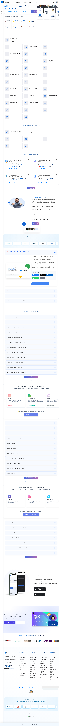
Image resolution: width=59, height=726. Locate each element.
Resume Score (32, 663)
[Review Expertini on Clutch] (42, 243)
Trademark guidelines (37, 713)
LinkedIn (50, 274)
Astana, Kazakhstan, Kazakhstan (45, 163)
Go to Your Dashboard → (31, 414)
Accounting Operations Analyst (44, 160)
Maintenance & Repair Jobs (14, 116)
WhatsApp (36, 278)
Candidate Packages (33, 659)
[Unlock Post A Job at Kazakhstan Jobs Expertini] (34, 724)
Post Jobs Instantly (53, 15)
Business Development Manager (15, 175)
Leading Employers (47, 13)
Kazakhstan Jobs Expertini (10, 656)
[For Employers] (1, 16)
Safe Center (21, 661)
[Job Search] (53, 2)
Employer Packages (43, 659)
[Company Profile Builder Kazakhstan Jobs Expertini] (32, 724)
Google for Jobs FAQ (53, 672)
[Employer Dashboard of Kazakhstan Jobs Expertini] (30, 724)
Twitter (43, 274)
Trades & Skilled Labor (33, 110)
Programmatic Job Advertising (43, 675)
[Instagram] (8, 666)
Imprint (51, 665)
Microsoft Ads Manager (42, 681)
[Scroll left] (5, 400)
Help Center (21, 659)
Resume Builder (32, 661)
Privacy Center (21, 667)
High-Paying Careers (46, 15)
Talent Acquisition (43, 665)
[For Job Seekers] (1, 14)
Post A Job (42, 661)
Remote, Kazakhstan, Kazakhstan (21, 176)
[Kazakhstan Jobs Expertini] (6, 2)
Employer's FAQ (53, 669)
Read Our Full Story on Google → (40, 284)
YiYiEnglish (12, 161)
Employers (31, 2)
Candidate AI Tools (33, 657)
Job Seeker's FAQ (33, 677)
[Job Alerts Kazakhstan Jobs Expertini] (28, 724)
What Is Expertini (53, 657)
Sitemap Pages (22, 673)
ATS (36, 2)
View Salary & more (22, 164)
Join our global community (40, 15)
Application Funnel (43, 667)
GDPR (20, 671)
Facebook (36, 274)
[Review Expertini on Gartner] (8, 243)
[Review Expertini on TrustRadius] (51, 243)
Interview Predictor (33, 669)
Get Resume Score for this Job (17, 166)
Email (43, 278)
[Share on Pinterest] (14, 169)
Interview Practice (33, 667)
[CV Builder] (1, 18)
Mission (51, 663)
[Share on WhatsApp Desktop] (17, 169)
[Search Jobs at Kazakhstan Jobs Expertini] (26, 724)
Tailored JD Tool (43, 669)
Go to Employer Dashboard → (31, 514)
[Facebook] (5, 666)
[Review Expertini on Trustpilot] (25, 243)
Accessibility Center (22, 663)
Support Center (22, 657)
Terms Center (21, 665)
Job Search (18, 2)
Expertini (52, 652)
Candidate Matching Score (43, 672)
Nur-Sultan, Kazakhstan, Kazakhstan (17, 163)
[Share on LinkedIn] (13, 169)
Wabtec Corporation (42, 161)
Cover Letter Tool (33, 665)
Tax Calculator (32, 675)
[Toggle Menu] (2, 6)
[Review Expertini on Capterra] (34, 243)
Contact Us (52, 667)
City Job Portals (22, 675)
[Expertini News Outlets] (31, 641)
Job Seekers (24, 2)
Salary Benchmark (33, 673)
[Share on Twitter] (11, 169)
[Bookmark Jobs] (28, 160)
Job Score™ (32, 26)
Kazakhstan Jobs (29, 695)
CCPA (20, 669)
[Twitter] (6, 666)
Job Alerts (32, 21)
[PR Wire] (1, 23)
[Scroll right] (57, 400)
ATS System (24, 26)
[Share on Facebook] (9, 169)
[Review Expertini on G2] (17, 243)
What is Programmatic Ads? (54, 677)
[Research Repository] (1, 20)
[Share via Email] (16, 169)
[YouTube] (9, 666)
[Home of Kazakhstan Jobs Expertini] (22, 724)
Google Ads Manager (42, 678)
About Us (52, 661)
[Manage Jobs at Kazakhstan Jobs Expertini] (36, 724)
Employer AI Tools (43, 657)
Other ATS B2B (53, 674)
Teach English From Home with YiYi (16, 160)
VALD (12, 176)
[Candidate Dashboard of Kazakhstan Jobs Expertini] (24, 724)
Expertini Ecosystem (54, 659)
